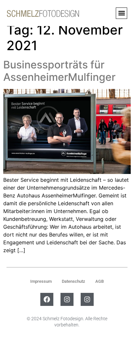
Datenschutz (73, 281)
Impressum (41, 281)
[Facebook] (46, 299)
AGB (99, 281)
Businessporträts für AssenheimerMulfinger (59, 70)
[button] (121, 13)
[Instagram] (67, 299)
